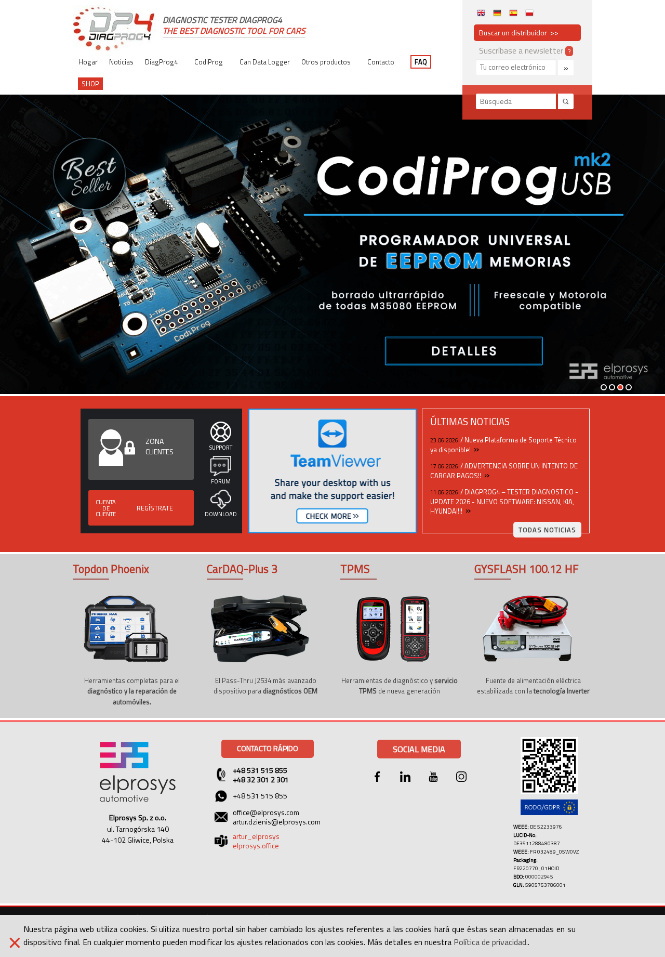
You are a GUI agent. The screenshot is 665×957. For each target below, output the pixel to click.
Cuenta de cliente (106, 507)
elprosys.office (256, 845)
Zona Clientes (159, 446)
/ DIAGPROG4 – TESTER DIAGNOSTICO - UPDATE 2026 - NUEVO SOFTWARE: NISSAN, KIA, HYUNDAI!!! (504, 501)
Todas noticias (547, 530)
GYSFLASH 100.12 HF (526, 568)
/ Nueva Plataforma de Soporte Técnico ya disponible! (503, 444)
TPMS (355, 568)
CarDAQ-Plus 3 (242, 568)
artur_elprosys (256, 836)
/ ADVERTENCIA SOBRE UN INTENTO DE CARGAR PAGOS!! (504, 470)
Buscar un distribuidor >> (518, 32)
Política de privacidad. (491, 942)
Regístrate (155, 508)
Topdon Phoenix (111, 568)
